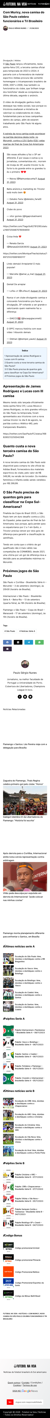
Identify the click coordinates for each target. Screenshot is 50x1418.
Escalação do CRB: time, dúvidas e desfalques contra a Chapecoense (29, 1103)
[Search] (46, 4)
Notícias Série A (27, 631)
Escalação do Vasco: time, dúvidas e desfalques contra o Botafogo (28, 971)
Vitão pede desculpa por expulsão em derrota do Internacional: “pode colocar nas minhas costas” (23, 897)
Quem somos (14, 1382)
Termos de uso (30, 1385)
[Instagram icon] (30, 697)
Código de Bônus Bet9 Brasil (27, 1296)
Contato (25, 1382)
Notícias (31, 4)
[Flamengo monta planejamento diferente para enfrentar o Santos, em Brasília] (25, 916)
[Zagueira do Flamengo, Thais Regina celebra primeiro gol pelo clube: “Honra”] (25, 764)
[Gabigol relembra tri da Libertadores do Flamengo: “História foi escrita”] (25, 800)
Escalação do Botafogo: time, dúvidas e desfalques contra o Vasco (28, 983)
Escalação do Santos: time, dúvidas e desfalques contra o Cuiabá (28, 1007)
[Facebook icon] (20, 697)
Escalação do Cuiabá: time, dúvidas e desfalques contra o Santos (28, 995)
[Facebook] (7, 642)
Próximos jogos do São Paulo (19, 376)
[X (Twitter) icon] (25, 697)
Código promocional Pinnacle (27, 1260)
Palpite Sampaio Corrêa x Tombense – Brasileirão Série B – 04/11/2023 (29, 1211)
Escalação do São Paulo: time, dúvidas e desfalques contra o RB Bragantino (30, 959)
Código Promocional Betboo (27, 1272)
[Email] (7, 649)
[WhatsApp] (39, 642)
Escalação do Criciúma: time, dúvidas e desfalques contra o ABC (28, 1127)
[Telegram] (28, 642)
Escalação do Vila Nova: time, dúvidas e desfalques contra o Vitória (28, 1139)
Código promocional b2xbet (27, 1248)
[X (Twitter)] (18, 642)
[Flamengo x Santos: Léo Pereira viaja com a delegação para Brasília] (25, 727)
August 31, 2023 (15, 202)
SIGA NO (17, 1391)
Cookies (17, 1385)
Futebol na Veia (10, 1314)
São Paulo (10, 64)
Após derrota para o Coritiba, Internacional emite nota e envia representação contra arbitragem (25, 857)
